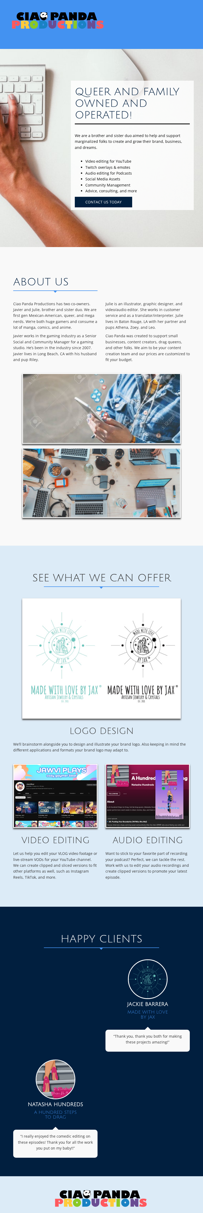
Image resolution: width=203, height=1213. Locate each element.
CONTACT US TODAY (103, 201)
